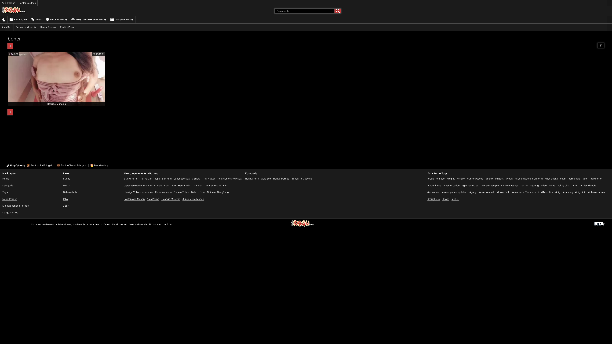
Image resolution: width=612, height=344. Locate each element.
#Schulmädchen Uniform (529, 178)
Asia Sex (7, 27)
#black (489, 178)
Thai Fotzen (145, 178)
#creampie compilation (454, 192)
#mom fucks (434, 185)
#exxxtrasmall (486, 192)
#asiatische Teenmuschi (525, 192)
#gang (473, 192)
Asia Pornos (8, 2)
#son (585, 178)
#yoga (509, 178)
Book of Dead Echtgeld (73, 165)
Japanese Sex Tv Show (187, 178)
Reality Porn (67, 27)
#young (534, 185)
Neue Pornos (58, 19)
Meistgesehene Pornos (91, 19)
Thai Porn (197, 185)
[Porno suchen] (337, 11)
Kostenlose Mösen (134, 199)
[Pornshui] (14, 13)
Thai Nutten (208, 178)
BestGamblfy (101, 165)
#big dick (580, 192)
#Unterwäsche (475, 178)
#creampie (574, 178)
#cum (563, 178)
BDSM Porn (130, 178)
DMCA (66, 185)
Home (5, 178)
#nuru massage (509, 185)
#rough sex (433, 199)
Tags (39, 19)
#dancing (568, 192)
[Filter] (600, 45)
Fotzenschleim (163, 192)
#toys (552, 185)
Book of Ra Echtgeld (41, 165)
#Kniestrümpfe (588, 185)
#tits (574, 185)
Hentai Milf (184, 185)
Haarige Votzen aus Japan (138, 192)
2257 (66, 205)
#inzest (499, 178)
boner (14, 39)
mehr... (455, 199)
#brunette (596, 178)
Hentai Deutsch (27, 2)
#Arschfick (547, 192)
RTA (65, 199)
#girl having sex (471, 185)
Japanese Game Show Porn (139, 185)
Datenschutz (70, 192)
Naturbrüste (198, 192)
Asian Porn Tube (166, 185)
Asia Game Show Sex (230, 178)
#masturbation (451, 185)
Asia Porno (153, 199)
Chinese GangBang (218, 192)
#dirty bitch (563, 185)
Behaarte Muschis (26, 27)
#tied (544, 185)
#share (461, 178)
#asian (524, 185)
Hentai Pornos (48, 27)
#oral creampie (490, 185)
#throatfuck (503, 192)
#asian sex (433, 192)
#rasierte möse (436, 178)
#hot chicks (551, 178)
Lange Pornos (124, 19)
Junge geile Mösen (193, 199)
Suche (66, 178)
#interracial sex (596, 192)
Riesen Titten (181, 192)
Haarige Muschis (170, 199)
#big (557, 192)
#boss (445, 199)
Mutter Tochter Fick (217, 185)
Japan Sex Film (163, 178)
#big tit (451, 178)
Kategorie (20, 19)
